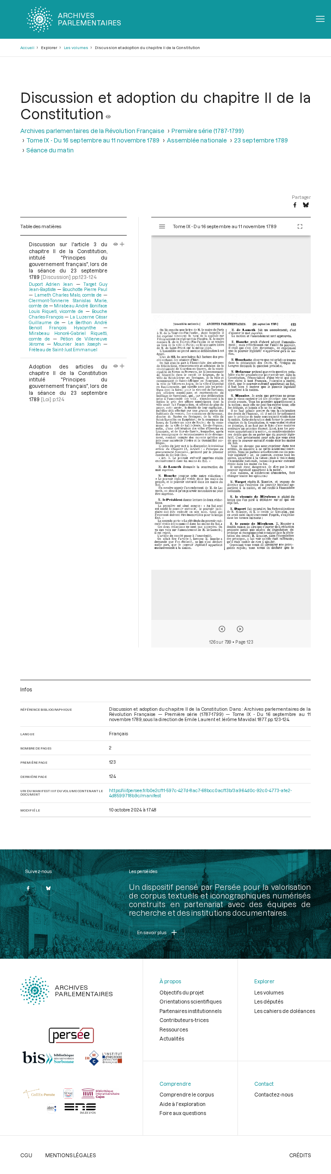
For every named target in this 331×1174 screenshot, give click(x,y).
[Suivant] (240, 629)
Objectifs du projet (181, 992)
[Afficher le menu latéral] (162, 226)
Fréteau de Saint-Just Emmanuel (63, 349)
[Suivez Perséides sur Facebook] (28, 888)
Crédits (300, 1155)
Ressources (173, 1029)
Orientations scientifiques (190, 1001)
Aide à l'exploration (182, 1104)
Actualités (171, 1038)
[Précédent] (222, 629)
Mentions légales (70, 1155)
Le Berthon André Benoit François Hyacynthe (68, 325)
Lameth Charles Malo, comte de (68, 294)
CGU (26, 1155)
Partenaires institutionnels (190, 1011)
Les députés (268, 1001)
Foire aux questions (182, 1113)
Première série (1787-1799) (208, 130)
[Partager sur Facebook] (295, 205)
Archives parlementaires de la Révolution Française (92, 130)
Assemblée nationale (197, 140)
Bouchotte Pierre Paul (84, 289)
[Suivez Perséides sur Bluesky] (48, 888)
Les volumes (76, 47)
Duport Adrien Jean (51, 284)
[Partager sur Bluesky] (306, 205)
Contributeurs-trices (184, 1020)
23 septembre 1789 (261, 140)
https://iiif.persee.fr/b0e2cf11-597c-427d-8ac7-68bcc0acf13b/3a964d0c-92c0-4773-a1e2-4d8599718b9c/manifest (200, 793)
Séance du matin (50, 150)
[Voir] (108, 113)
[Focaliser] (122, 244)
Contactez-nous (273, 1094)
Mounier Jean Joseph (76, 344)
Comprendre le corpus (186, 1094)
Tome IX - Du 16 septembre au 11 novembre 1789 (92, 140)
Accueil (27, 47)
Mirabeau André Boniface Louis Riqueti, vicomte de (68, 308)
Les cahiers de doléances (284, 1011)
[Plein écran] (300, 226)
